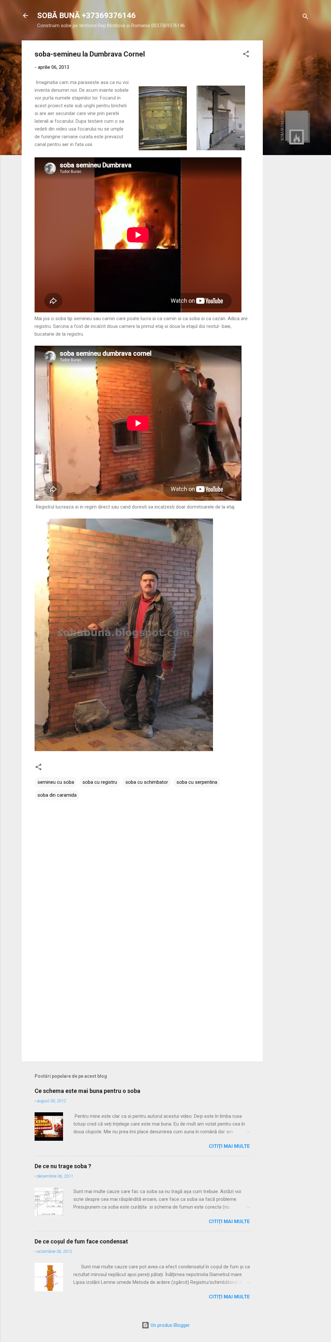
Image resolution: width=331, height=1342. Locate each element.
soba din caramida (57, 795)
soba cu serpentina (196, 782)
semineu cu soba (55, 782)
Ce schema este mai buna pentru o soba (87, 1090)
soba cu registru (99, 782)
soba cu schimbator (146, 782)
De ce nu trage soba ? (63, 1166)
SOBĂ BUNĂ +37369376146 (86, 15)
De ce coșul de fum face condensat (81, 1241)
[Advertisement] (288, 137)
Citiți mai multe (229, 1146)
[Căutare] (305, 17)
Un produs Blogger (169, 1325)
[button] (246, 55)
